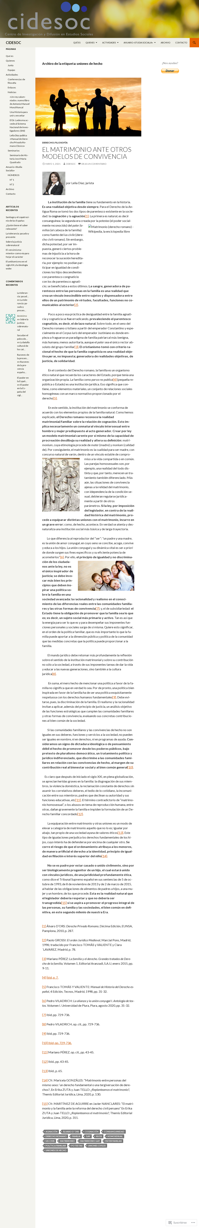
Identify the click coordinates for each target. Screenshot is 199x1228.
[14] (104, 856)
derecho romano (56, 1136)
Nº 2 (12, 184)
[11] (78, 800)
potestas (77, 1145)
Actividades (109, 42)
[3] (76, 347)
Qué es (76, 42)
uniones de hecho (55, 1150)
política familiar (55, 1145)
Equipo (11, 70)
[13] (120, 832)
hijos (99, 1136)
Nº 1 (12, 179)
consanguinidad (114, 1131)
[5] (55, 398)
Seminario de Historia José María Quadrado (19, 159)
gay (88, 1136)
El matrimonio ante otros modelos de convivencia (86, 152)
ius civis (50, 1141)
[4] (115, 379)
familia (76, 1136)
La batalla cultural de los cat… (23, 346)
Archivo (165, 42)
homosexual (115, 1136)
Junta (10, 65)
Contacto (181, 42)
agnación (51, 1131)
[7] (97, 608)
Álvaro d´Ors (71, 1131)
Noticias (12, 92)
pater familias (113, 1141)
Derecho (48, 142)
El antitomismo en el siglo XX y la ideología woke (17, 265)
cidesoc (71, 163)
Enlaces (12, 87)
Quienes (90, 42)
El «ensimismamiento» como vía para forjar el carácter (17, 253)
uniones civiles (97, 1145)
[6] (62, 557)
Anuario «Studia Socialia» (138, 42)
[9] (114, 697)
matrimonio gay (90, 1141)
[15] (64, 903)
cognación (92, 1131)
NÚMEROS (13, 175)
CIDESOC (13, 42)
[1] (87, 216)
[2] (76, 305)
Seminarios (14, 150)
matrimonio (67, 1141)
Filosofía (61, 142)
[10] (130, 767)
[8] (54, 674)
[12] (80, 814)
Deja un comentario (93, 163)
